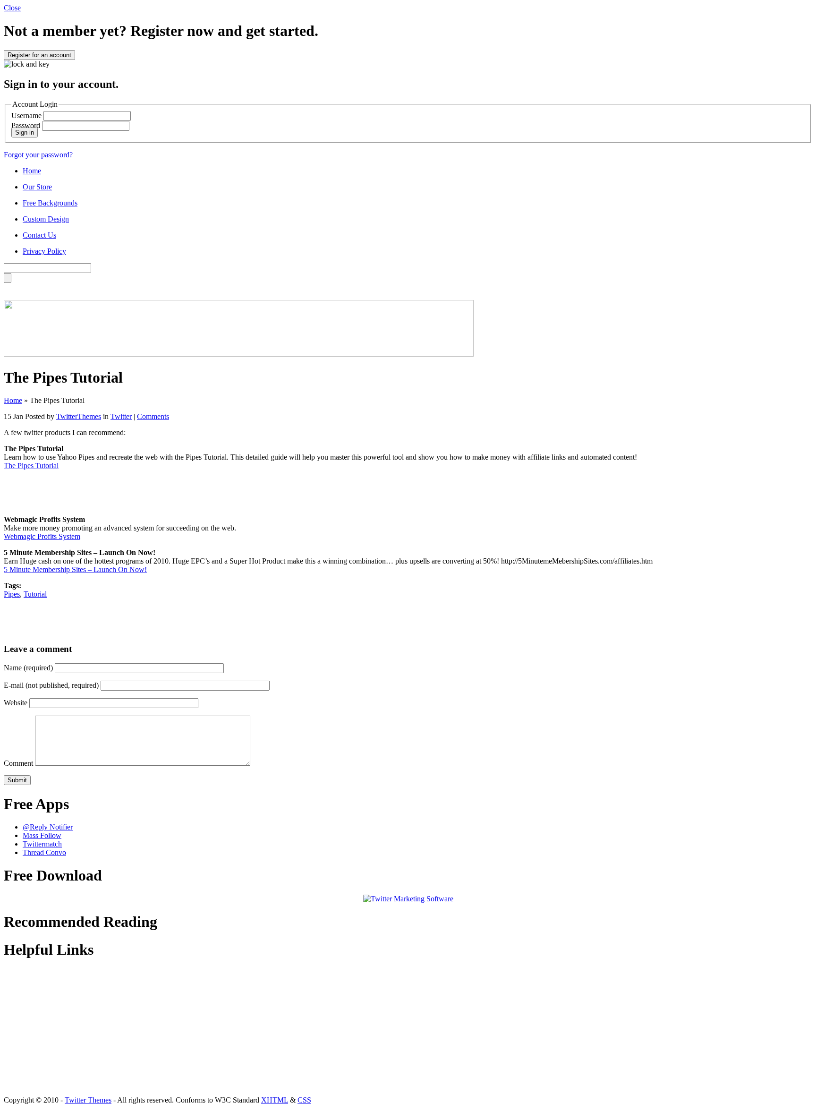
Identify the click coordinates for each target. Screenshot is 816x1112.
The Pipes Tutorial (31, 466)
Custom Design (46, 219)
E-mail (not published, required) (51, 685)
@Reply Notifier (48, 827)
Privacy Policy (44, 251)
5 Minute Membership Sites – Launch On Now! (75, 569)
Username (26, 115)
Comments (153, 416)
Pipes (12, 594)
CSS (304, 1100)
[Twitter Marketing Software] (408, 899)
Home (32, 171)
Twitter (121, 416)
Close (12, 8)
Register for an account (39, 55)
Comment (18, 763)
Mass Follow (42, 835)
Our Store (37, 187)
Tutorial (35, 594)
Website (15, 703)
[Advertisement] (408, 492)
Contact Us (39, 235)
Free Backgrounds (50, 203)
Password (25, 125)
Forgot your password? (38, 155)
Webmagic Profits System (42, 536)
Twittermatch (42, 844)
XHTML (274, 1100)
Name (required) (28, 668)
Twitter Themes (88, 1100)
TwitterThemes (78, 416)
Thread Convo (44, 852)
